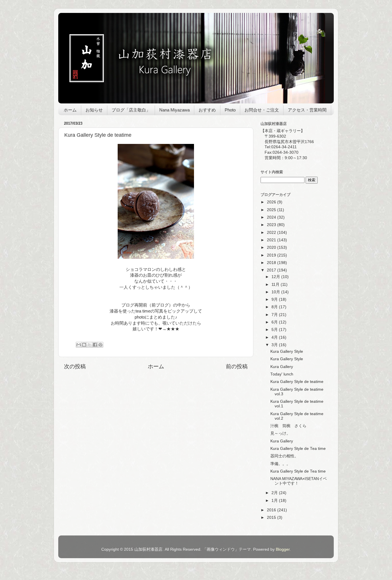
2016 (272, 510)
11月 (276, 284)
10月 (276, 292)
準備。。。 (280, 464)
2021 (272, 240)
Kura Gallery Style (286, 351)
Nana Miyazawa (174, 109)
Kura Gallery (281, 367)
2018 (272, 263)
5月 (275, 329)
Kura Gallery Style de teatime (296, 381)
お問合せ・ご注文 (261, 109)
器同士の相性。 (284, 456)
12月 (276, 277)
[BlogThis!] (84, 345)
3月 (275, 345)
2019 (272, 255)
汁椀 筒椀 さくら (288, 426)
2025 (272, 210)
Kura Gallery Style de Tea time (298, 448)
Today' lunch (281, 374)
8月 (275, 307)
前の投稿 (237, 366)
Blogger (283, 549)
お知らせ (94, 109)
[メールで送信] (78, 345)
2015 (272, 517)
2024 (272, 217)
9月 (275, 299)
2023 (272, 225)
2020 (272, 247)
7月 (275, 315)
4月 (275, 337)
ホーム (70, 109)
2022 (272, 232)
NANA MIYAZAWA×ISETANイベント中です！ (298, 481)
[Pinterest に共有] (100, 345)
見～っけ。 (280, 433)
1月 (275, 500)
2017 (272, 270)
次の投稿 (75, 366)
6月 (275, 322)
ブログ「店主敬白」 (131, 109)
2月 (275, 493)
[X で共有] (89, 345)
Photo (230, 109)
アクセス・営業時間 (307, 109)
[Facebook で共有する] (95, 345)
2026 (272, 202)
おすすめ (207, 109)
